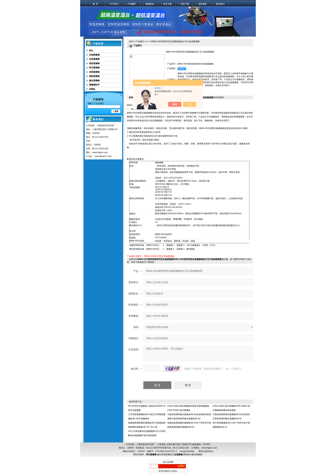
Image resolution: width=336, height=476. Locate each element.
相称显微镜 (94, 76)
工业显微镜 (177, 454)
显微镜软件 (94, 84)
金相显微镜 (94, 59)
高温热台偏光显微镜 (192, 454)
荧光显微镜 (94, 67)
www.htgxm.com (209, 448)
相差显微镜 (94, 63)
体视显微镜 (94, 72)
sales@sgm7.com (103, 156)
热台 (91, 50)
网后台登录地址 (206, 451)
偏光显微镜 (94, 80)
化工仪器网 (168, 462)
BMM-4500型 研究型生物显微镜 (159, 256)
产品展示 (140, 41)
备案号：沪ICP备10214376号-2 (162, 451)
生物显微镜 (94, 55)
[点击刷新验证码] (172, 369)
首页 (131, 41)
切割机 (92, 89)
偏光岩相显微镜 (164, 454)
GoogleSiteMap (187, 451)
